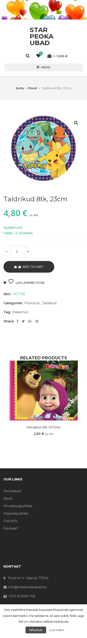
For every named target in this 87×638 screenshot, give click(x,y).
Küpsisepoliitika (15, 513)
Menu (46, 67)
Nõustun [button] (35, 630)
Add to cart (33, 266)
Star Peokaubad (41, 36)
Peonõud (31, 303)
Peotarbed (12, 491)
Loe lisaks (56, 630)
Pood (32, 88)
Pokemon (20, 312)
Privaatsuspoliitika (17, 506)
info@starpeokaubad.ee (27, 587)
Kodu (20, 88)
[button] (76, 123)
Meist (8, 498)
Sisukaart (10, 528)
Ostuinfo (10, 521)
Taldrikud (49, 303)
